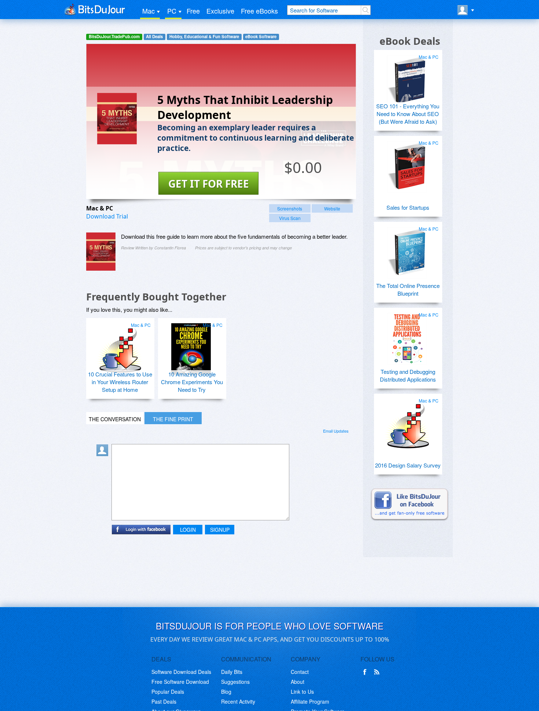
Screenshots (289, 208)
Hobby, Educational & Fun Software (204, 36)
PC (171, 10)
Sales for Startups (407, 207)
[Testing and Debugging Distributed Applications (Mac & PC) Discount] (407, 336)
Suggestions (235, 681)
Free (193, 10)
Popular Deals (167, 691)
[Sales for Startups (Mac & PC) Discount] (407, 164)
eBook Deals (410, 41)
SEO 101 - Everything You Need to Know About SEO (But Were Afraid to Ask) (407, 113)
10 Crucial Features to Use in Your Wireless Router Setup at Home (120, 381)
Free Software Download (180, 681)
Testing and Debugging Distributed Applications (408, 375)
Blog (226, 691)
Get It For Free (208, 184)
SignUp (220, 529)
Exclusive (220, 10)
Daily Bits (231, 671)
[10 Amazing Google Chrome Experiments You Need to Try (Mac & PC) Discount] (191, 346)
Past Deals (163, 701)
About (297, 681)
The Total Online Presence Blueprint (408, 289)
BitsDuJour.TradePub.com (114, 36)
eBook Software (260, 36)
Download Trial (107, 216)
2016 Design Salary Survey (408, 465)
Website (332, 208)
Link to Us (302, 691)
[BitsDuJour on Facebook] (366, 672)
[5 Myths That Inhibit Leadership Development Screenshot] (100, 251)
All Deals (154, 36)
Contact (300, 671)
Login (188, 529)
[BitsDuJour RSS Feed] (378, 672)
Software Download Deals (181, 671)
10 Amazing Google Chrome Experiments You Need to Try (192, 381)
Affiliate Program (310, 701)
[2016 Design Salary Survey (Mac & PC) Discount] (407, 422)
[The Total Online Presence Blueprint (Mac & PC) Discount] (407, 250)
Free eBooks (259, 10)
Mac (148, 10)
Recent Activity (238, 701)
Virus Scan (290, 218)
